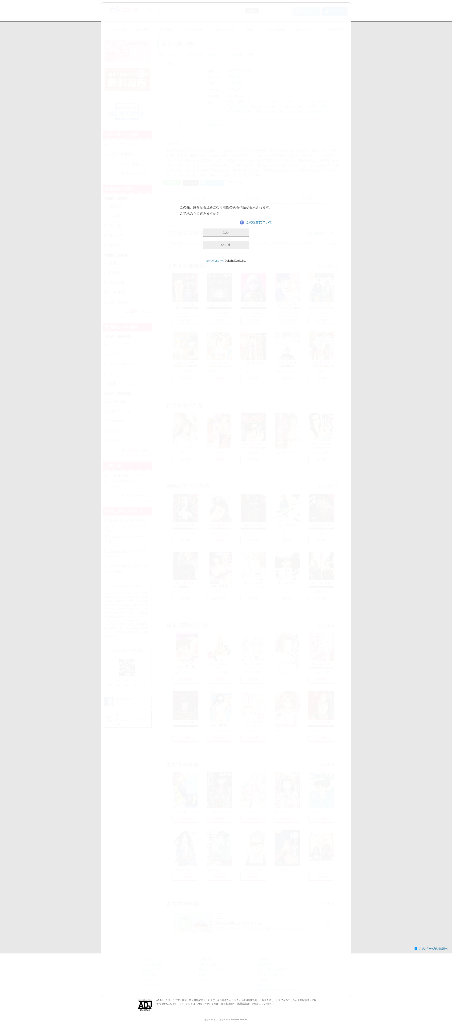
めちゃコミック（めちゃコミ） (217, 1020)
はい (226, 232)
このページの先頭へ (433, 948)
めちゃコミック (215, 260)
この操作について (256, 222)
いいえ (226, 245)
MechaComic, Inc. (240, 1020)
